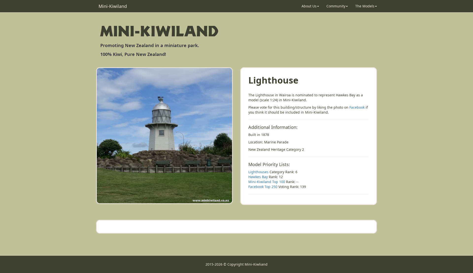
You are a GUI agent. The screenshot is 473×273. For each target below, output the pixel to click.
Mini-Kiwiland (113, 6)
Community (335, 6)
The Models (364, 6)
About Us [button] (309, 6)
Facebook (357, 107)
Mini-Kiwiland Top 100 (266, 181)
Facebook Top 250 (262, 186)
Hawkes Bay (258, 176)
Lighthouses (258, 172)
